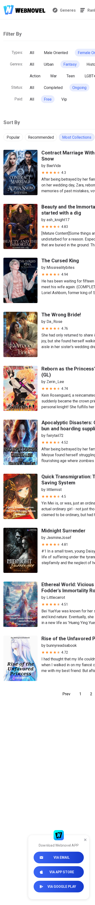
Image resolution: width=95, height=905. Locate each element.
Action (35, 76)
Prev (66, 694)
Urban (49, 64)
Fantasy (70, 64)
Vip (64, 99)
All (32, 52)
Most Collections (76, 137)
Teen (70, 76)
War (53, 76)
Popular (13, 137)
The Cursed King (60, 261)
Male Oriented (56, 52)
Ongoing (79, 87)
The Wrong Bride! (61, 315)
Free (48, 99)
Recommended (41, 137)
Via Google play (62, 887)
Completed (53, 87)
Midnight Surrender (63, 531)
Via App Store (61, 872)
